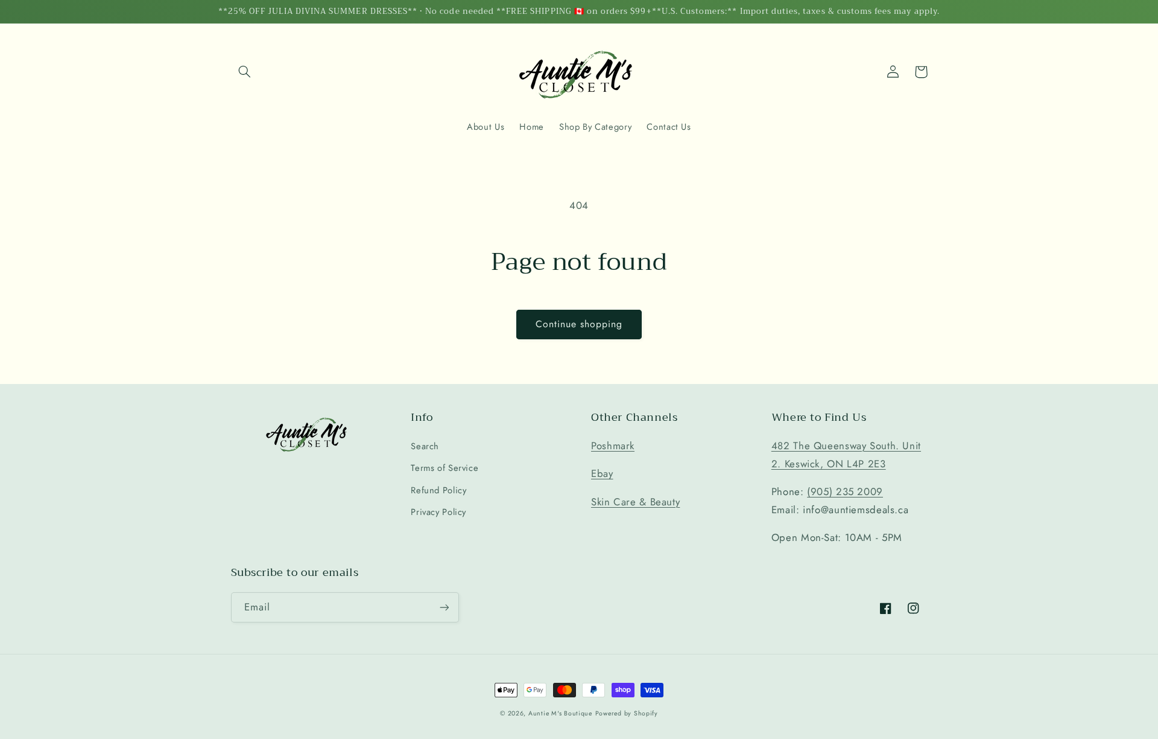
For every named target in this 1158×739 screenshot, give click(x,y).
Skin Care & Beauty (635, 501)
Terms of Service (444, 468)
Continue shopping (579, 324)
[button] (245, 72)
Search (425, 446)
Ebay (602, 473)
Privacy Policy (438, 512)
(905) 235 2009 (845, 491)
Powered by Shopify (626, 713)
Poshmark (612, 445)
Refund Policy (438, 490)
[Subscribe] (444, 607)
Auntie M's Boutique (560, 713)
